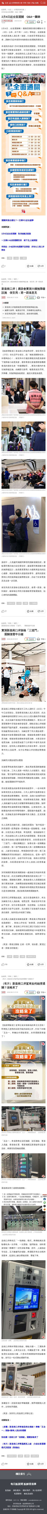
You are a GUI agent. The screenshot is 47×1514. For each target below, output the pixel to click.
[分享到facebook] (44, 1199)
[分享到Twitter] (44, 1206)
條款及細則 (28, 1494)
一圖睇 (23, 258)
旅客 (10, 956)
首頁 (6, 3)
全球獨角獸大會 (16, 3)
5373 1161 (16, 1500)
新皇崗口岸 (31, 956)
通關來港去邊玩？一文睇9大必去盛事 (17, 220)
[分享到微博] (44, 1209)
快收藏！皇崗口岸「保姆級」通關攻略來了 (19, 1437)
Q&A (16, 258)
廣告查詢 (16, 1490)
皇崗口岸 (11, 603)
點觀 (37, 3)
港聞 (3, 297)
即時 (24, 3)
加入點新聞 (37, 1490)
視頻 (28, 3)
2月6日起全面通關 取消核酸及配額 (16, 234)
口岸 (19, 603)
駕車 (20, 1456)
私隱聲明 (17, 1494)
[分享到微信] (44, 1202)
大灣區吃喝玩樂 (7, 21)
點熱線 (8, 1490)
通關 (10, 258)
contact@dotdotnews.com (35, 1500)
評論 (33, 3)
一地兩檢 (34, 603)
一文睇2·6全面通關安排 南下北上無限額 (19, 240)
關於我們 (26, 1490)
